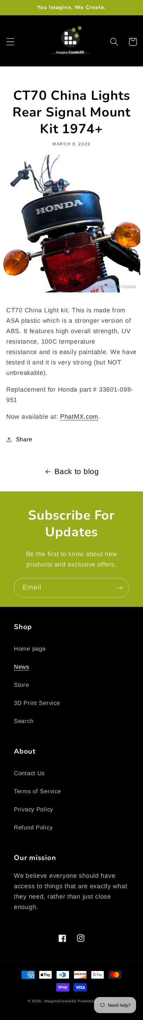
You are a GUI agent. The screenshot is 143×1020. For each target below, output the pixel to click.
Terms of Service (37, 791)
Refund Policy (33, 827)
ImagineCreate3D (60, 1001)
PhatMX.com (79, 416)
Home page (29, 648)
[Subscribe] (119, 587)
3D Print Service (37, 703)
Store (21, 685)
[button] (10, 42)
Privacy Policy (33, 809)
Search (23, 721)
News (21, 667)
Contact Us (29, 773)
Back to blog (76, 471)
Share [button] (24, 439)
